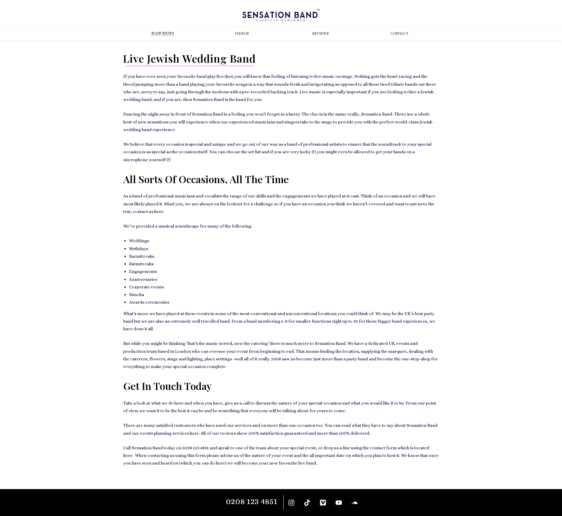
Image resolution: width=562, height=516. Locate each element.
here (158, 211)
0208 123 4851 (251, 501)
